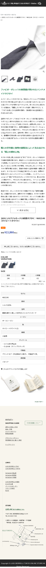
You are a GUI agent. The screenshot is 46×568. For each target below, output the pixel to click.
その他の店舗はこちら (33, 423)
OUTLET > (9, 419)
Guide (33, 3)
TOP (2, 15)
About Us (24, 3)
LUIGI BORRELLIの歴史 (12, 482)
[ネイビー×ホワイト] (4, 265)
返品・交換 (8, 429)
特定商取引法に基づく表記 (13, 440)
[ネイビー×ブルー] (12, 265)
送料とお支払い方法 (11, 427)
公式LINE (14, 509)
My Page (14, 3)
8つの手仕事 (9, 484)
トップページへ (10, 444)
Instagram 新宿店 (10, 475)
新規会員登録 (9, 433)
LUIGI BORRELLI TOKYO (12, 468)
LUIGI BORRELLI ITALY (12, 466)
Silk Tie (14, 15)
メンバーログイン (10, 431)
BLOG (7, 490)
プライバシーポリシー (12, 438)
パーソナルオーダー (11, 486)
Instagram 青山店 (10, 473)
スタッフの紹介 (10, 488)
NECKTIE (7, 15)
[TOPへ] (39, 402)
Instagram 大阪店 (10, 477)
